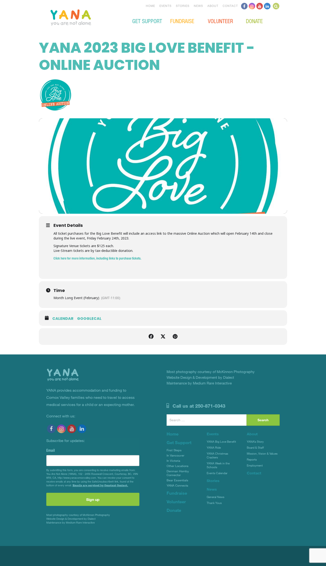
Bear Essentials (177, 480)
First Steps (174, 450)
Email (50, 450)
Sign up (93, 499)
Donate (254, 21)
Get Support (147, 21)
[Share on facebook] (151, 337)
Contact (230, 6)
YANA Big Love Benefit (221, 441)
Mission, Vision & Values (262, 453)
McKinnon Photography (96, 514)
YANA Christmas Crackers (217, 455)
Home (150, 6)
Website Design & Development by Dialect (70, 518)
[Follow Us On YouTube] (259, 6)
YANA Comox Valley (86, 17)
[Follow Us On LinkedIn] (267, 6)
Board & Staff (255, 447)
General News (215, 497)
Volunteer (220, 21)
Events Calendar (217, 473)
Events (165, 6)
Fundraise (182, 21)
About (212, 6)
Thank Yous (214, 503)
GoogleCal (89, 318)
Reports (252, 459)
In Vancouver (175, 455)
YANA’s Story (255, 441)
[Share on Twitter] (163, 337)
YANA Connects (177, 485)
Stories (182, 6)
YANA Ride (214, 447)
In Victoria (173, 460)
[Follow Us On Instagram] (252, 6)
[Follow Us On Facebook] (244, 6)
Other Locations (178, 466)
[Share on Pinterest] (175, 337)
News (198, 6)
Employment (255, 465)
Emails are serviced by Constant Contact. (100, 485)
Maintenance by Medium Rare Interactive (70, 522)
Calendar (63, 318)
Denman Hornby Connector (178, 473)
